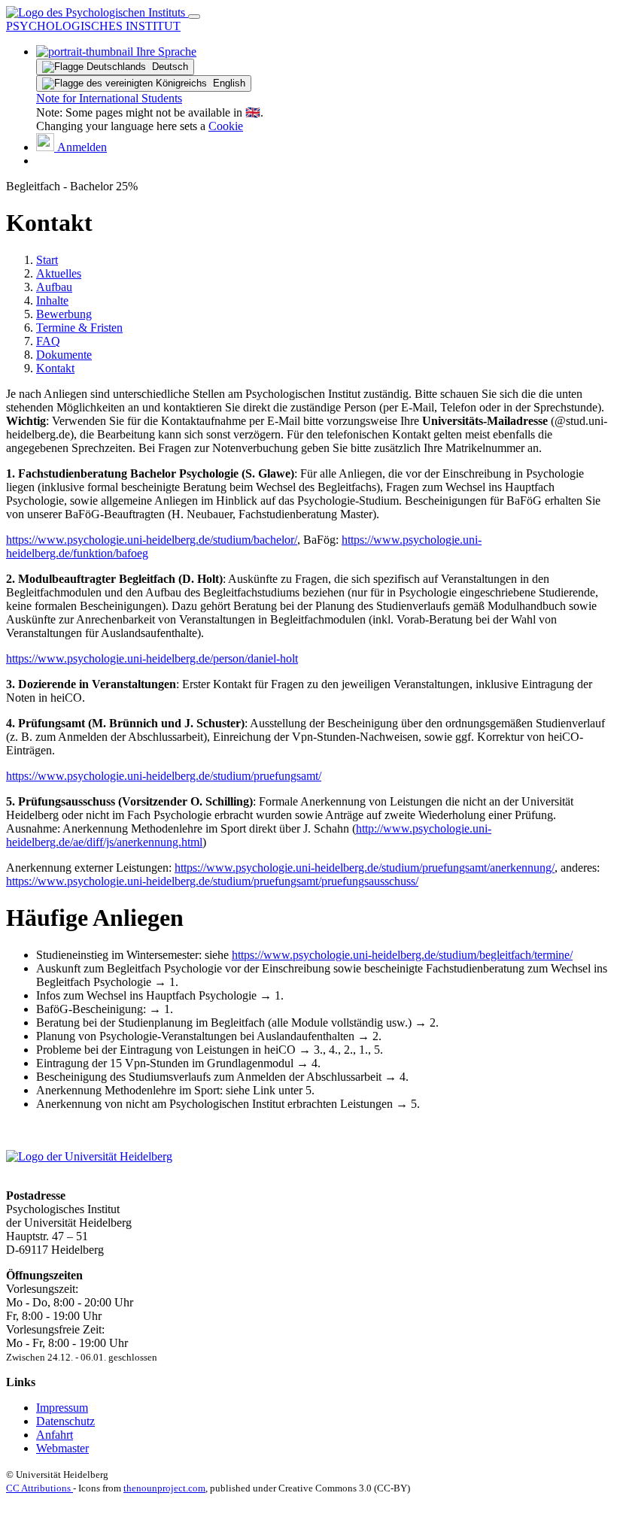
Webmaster (62, 1448)
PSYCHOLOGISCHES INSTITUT (93, 26)
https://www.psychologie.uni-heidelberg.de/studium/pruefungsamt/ (163, 775)
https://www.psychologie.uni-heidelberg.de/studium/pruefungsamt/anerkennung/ (365, 867)
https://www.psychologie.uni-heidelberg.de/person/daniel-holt (152, 658)
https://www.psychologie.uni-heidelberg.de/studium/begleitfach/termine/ (402, 954)
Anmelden (80, 147)
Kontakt (55, 368)
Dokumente (64, 354)
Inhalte (52, 300)
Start (47, 259)
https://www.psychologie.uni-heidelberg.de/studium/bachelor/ (151, 539)
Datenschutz (65, 1421)
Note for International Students (109, 98)
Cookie (225, 126)
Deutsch (167, 66)
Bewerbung (64, 314)
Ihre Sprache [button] (164, 51)
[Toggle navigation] (194, 16)
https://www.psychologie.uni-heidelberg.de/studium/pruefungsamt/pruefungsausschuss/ (212, 881)
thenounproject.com (164, 1488)
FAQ (48, 341)
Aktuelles (58, 273)
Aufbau (54, 287)
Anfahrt (54, 1434)
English (226, 83)
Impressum (62, 1407)
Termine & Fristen (79, 327)
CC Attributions (39, 1488)
